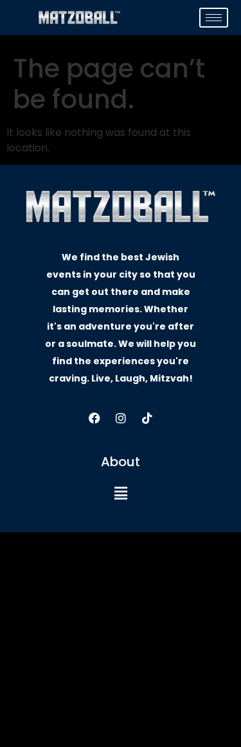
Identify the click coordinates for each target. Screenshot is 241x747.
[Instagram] (120, 418)
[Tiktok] (147, 418)
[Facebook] (94, 418)
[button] (120, 494)
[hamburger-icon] (213, 18)
